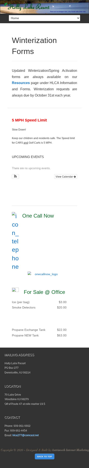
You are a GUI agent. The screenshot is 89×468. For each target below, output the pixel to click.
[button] (15, 176)
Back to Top (44, 456)
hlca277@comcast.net (25, 435)
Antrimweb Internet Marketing (70, 450)
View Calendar (65, 176)
